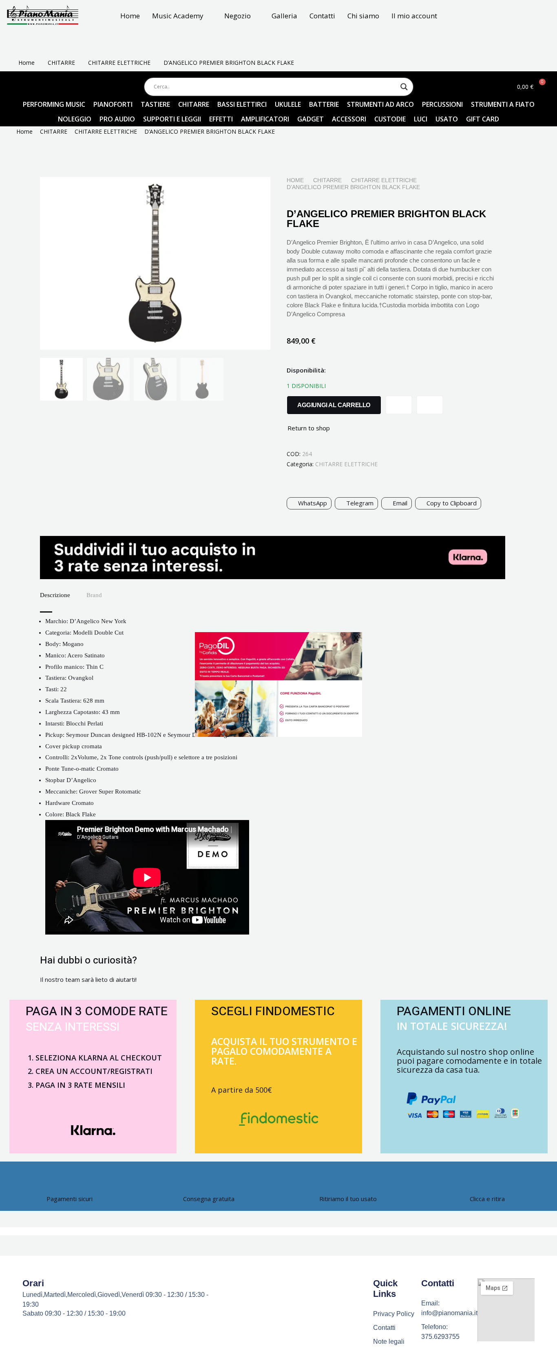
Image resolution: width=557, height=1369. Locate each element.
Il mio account (414, 15)
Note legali (388, 1341)
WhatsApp (312, 503)
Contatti (322, 15)
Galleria (284, 15)
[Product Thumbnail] (246, 193)
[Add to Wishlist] (398, 404)
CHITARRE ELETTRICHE (119, 62)
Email (400, 503)
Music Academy (177, 15)
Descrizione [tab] (55, 595)
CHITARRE (61, 62)
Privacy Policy (393, 1313)
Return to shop (308, 428)
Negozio (237, 15)
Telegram (360, 503)
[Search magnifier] (404, 87)
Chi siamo (363, 15)
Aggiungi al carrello (334, 404)
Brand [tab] (94, 595)
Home (130, 15)
